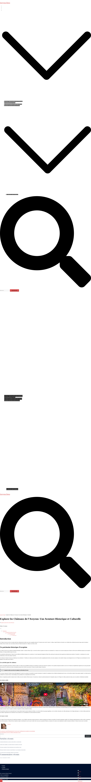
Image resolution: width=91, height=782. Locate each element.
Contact (3, 767)
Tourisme (3, 10)
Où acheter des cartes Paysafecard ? (12, 194)
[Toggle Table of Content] (1, 628)
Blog (3, 7)
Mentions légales (5, 769)
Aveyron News (5, 3)
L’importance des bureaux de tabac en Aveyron (12, 105)
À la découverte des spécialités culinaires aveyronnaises (9, 752)
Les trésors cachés (12, 634)
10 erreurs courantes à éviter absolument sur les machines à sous (10, 747)
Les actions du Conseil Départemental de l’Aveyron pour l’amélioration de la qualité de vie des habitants (17, 731)
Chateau (3, 8)
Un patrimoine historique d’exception (10, 632)
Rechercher (88, 736)
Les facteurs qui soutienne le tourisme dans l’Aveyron (13, 104)
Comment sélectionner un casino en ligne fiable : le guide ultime (10, 741)
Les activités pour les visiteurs (11, 633)
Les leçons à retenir (14, 635)
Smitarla (2, 622)
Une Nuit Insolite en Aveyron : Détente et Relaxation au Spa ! (10, 732)
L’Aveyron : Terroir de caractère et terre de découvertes (13, 101)
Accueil (3, 300)
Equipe (3, 765)
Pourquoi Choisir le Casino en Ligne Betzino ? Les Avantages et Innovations (12, 749)
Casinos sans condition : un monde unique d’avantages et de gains (11, 744)
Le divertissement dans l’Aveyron (9, 102)
